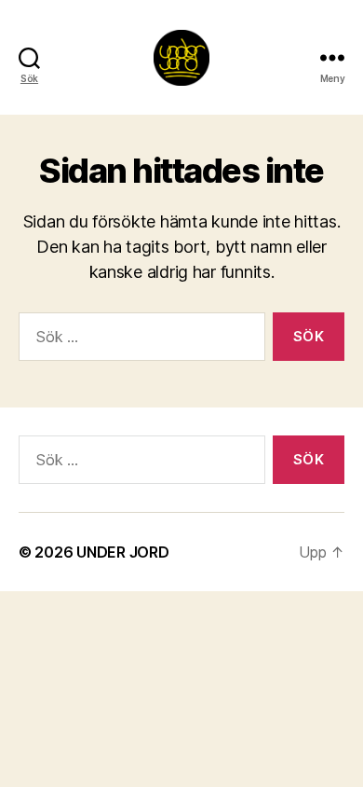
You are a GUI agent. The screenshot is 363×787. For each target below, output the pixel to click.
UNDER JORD (122, 552)
